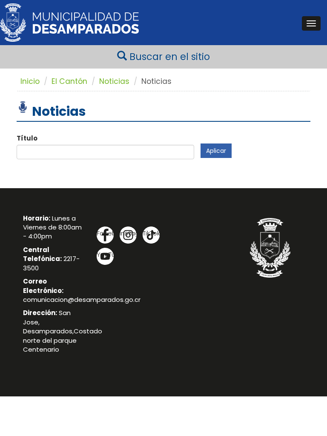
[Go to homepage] (69, 22)
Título (27, 138)
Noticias (114, 81)
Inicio (30, 81)
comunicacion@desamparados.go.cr (82, 299)
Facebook (105, 233)
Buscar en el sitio (168, 56)
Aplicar (216, 150)
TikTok (151, 233)
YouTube (105, 254)
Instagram (128, 233)
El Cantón (69, 81)
